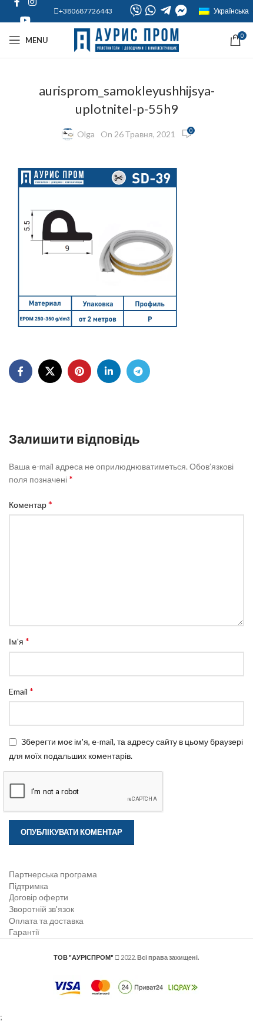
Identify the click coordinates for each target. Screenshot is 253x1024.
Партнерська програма (53, 874)
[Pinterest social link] (79, 371)
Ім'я (19, 640)
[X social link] (50, 371)
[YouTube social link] (25, 20)
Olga (86, 134)
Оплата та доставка (46, 921)
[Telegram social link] (138, 371)
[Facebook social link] (20, 371)
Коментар (30, 504)
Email (21, 690)
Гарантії (24, 932)
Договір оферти (38, 897)
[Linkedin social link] (109, 371)
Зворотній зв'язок (41, 909)
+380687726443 (85, 10)
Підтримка (28, 886)
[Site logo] (126, 39)
